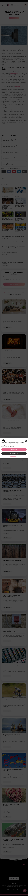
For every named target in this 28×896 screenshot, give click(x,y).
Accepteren (14, 449)
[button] (26, 441)
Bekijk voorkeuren (14, 453)
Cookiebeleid (13, 456)
